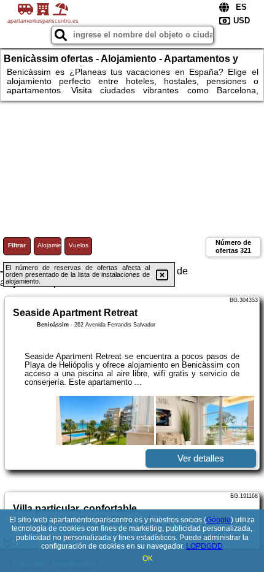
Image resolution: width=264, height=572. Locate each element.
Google (218, 520)
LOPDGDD (204, 546)
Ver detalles (200, 458)
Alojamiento (49, 245)
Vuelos (78, 245)
